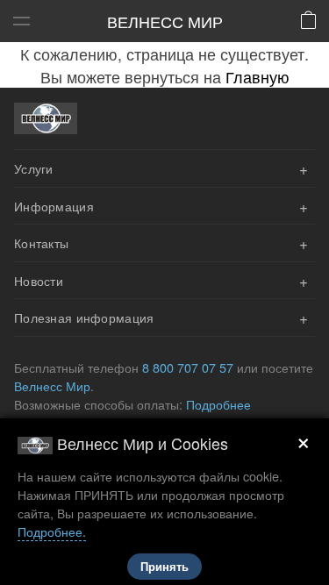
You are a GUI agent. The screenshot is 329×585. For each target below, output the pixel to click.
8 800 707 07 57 (187, 367)
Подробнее (218, 404)
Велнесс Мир (52, 385)
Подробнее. (52, 531)
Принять (164, 567)
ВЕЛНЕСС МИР (165, 21)
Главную (257, 76)
